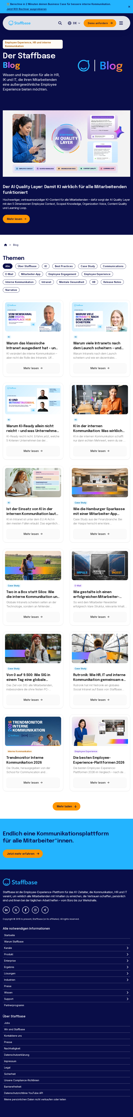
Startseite (9, 935)
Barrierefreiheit (12, 1086)
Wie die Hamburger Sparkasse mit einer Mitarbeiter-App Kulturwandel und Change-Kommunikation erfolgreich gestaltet (99, 512)
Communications (113, 266)
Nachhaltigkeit (12, 1048)
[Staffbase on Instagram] (35, 910)
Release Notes (112, 282)
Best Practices (64, 266)
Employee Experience (97, 274)
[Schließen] (129, 6)
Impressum (10, 1061)
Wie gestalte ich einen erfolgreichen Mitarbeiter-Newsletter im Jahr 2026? (96, 594)
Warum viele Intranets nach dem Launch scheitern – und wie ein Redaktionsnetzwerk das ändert (97, 346)
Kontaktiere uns (13, 1035)
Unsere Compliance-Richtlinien (21, 1080)
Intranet (46, 282)
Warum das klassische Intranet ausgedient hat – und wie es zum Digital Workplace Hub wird (32, 346)
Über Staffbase (27, 266)
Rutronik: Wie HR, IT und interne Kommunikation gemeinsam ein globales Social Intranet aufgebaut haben (99, 677)
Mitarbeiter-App (31, 274)
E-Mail (9, 274)
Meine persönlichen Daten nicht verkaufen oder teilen (35, 1099)
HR (93, 282)
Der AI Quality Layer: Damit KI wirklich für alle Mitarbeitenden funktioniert (65, 190)
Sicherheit (10, 1073)
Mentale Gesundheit (71, 282)
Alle (7, 266)
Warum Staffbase (14, 941)
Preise (7, 986)
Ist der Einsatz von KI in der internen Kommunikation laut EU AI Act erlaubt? (31, 512)
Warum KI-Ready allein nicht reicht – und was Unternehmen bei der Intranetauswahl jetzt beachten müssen (32, 429)
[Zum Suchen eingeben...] (60, 23)
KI (46, 266)
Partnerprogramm (14, 1005)
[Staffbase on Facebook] (25, 910)
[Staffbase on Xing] (45, 910)
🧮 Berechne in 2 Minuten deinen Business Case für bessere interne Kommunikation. (59, 4)
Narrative (11, 289)
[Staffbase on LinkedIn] (6, 910)
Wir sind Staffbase (14, 1029)
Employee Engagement (62, 274)
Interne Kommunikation (19, 282)
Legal (7, 1067)
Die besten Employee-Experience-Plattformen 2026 (99, 760)
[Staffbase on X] (15, 910)
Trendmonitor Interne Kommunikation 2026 (24, 760)
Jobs (7, 1022)
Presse (8, 1042)
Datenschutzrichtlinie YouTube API (23, 1093)
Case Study (88, 266)
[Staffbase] (19, 23)
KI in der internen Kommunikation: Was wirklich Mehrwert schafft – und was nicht (97, 429)
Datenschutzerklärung (16, 1054)
